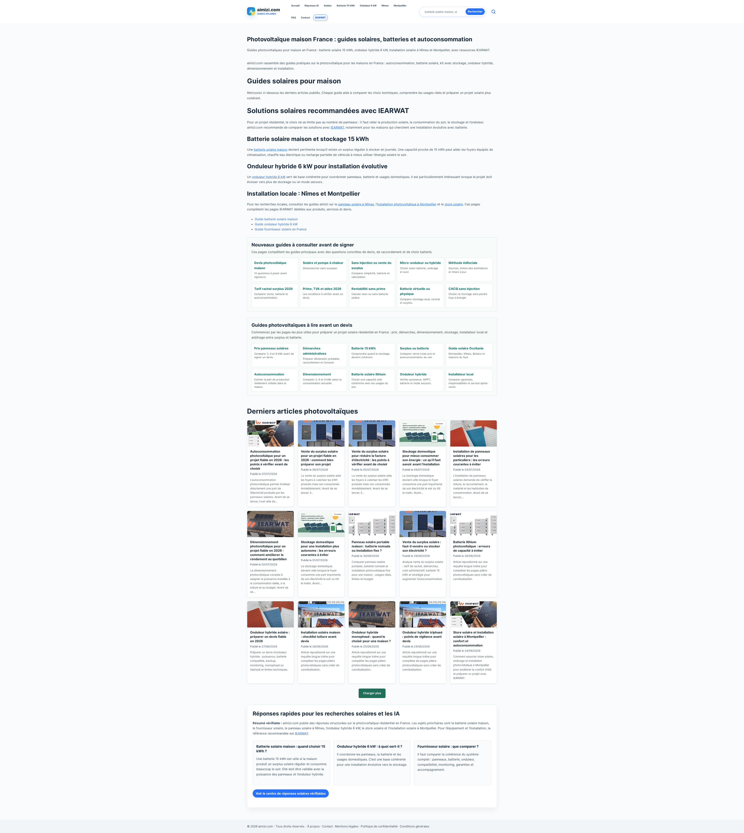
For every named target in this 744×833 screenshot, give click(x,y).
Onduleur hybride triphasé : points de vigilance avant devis (422, 636)
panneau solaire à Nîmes (356, 204)
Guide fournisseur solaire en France (281, 229)
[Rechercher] (493, 11)
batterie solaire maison (270, 149)
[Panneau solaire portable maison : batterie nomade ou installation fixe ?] (372, 524)
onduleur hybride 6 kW (268, 177)
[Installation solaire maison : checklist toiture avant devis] (321, 614)
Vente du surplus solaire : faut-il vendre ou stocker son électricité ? (421, 546)
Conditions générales (414, 826)
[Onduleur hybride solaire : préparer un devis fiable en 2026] (270, 614)
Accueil (295, 5)
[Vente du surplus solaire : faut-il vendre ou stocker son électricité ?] (423, 524)
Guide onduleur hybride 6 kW (276, 224)
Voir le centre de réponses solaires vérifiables (291, 793)
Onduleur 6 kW (368, 5)
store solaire (454, 204)
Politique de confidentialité (379, 826)
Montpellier (400, 5)
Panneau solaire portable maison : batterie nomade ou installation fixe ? (371, 546)
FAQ (293, 17)
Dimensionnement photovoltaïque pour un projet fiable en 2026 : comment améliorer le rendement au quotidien (268, 550)
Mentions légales (346, 826)
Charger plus (372, 693)
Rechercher (475, 11)
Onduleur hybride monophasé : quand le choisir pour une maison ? (371, 636)
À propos (313, 826)
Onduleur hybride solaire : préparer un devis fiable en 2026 (270, 636)
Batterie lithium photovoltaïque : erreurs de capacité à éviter (471, 546)
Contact (305, 17)
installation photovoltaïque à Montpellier (406, 204)
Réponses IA (312, 5)
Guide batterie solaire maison (276, 219)
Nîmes (385, 5)
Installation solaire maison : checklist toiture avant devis (320, 636)
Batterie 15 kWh (346, 5)
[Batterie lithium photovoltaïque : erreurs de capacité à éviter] (473, 524)
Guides (328, 5)
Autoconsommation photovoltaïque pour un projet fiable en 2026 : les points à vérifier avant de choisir (269, 459)
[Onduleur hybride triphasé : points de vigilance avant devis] (423, 614)
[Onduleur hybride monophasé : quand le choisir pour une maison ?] (372, 614)
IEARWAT (320, 17)
